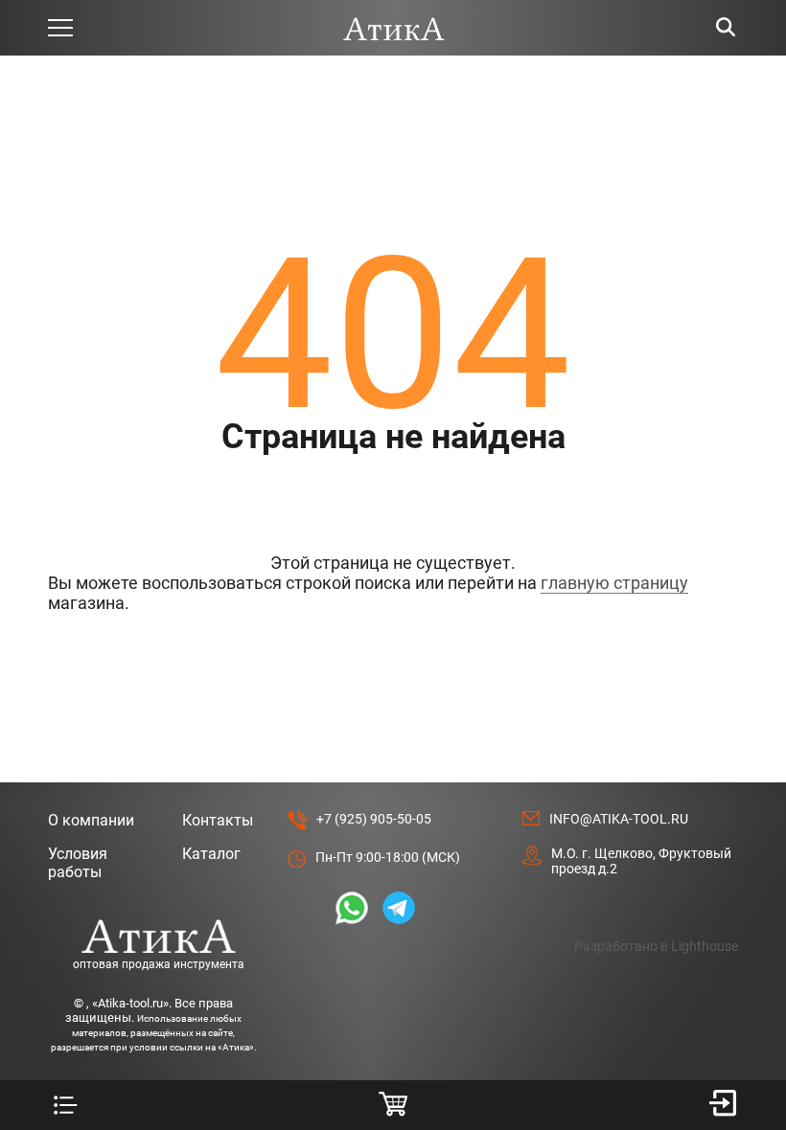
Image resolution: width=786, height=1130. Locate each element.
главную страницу (614, 583)
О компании (91, 820)
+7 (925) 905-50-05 (373, 818)
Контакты (217, 820)
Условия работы (77, 863)
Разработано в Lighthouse (656, 946)
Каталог (211, 854)
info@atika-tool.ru (618, 818)
